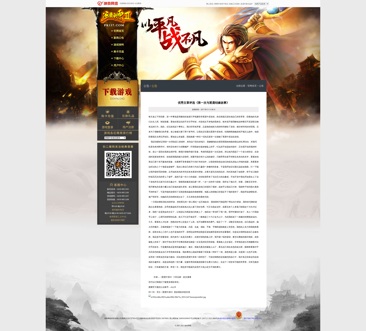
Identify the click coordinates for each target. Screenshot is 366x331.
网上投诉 (209, 4)
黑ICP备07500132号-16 (252, 318)
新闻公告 (118, 37)
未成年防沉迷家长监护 (226, 318)
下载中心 (118, 58)
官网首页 (118, 30)
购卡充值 (118, 51)
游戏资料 (118, 44)
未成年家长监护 (247, 4)
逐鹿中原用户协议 (221, 4)
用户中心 (118, 65)
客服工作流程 (234, 4)
